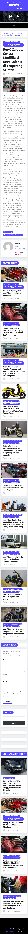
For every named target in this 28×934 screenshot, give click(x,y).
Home (4, 32)
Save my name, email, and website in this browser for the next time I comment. (14, 694)
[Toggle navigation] (14, 25)
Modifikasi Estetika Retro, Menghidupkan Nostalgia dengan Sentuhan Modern (13, 631)
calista (7, 793)
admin (7, 74)
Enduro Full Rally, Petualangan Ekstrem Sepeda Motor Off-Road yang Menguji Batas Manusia (12, 450)
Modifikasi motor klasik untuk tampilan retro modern (12, 596)
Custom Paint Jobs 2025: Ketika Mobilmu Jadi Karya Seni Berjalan (13, 487)
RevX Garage (9, 232)
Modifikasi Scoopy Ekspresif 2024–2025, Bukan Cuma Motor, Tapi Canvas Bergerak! (13, 409)
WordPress (23, 929)
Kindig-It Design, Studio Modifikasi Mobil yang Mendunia (12, 293)
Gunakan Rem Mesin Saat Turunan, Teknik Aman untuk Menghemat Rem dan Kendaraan (13, 904)
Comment (6, 660)
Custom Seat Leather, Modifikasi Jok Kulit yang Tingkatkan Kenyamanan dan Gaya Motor (13, 331)
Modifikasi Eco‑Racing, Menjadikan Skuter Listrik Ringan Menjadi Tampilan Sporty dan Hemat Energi (13, 523)
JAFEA (14, 15)
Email (5, 682)
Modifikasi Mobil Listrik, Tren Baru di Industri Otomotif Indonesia (13, 559)
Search (7, 712)
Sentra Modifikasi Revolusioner (14, 235)
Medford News (10, 931)
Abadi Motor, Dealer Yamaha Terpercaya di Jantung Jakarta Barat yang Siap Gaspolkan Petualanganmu (14, 371)
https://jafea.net (20, 248)
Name (5, 674)
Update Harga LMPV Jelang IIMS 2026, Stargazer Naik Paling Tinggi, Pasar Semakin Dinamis (12, 785)
